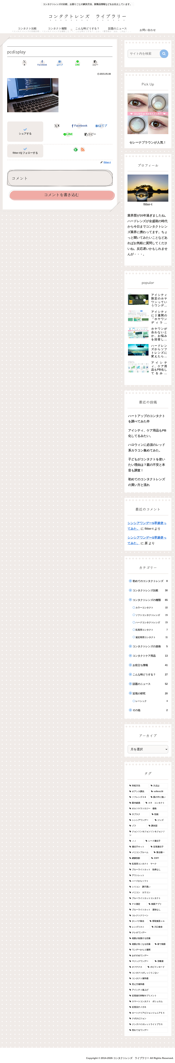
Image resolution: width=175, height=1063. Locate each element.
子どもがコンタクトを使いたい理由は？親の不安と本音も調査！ (146, 465)
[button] (95, 63)
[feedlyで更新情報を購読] (75, 149)
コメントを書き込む (61, 195)
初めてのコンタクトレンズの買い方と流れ (146, 482)
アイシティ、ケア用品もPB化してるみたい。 (147, 433)
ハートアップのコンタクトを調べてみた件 (146, 418)
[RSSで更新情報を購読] (82, 149)
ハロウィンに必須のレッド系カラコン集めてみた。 (146, 447)
